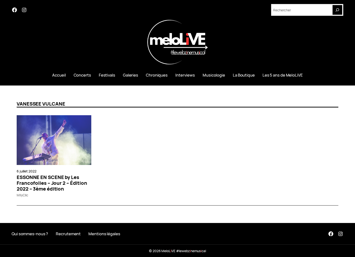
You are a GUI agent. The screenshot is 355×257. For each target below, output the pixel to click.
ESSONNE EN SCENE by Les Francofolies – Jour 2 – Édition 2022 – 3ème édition (52, 183)
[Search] (337, 10)
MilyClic (22, 195)
